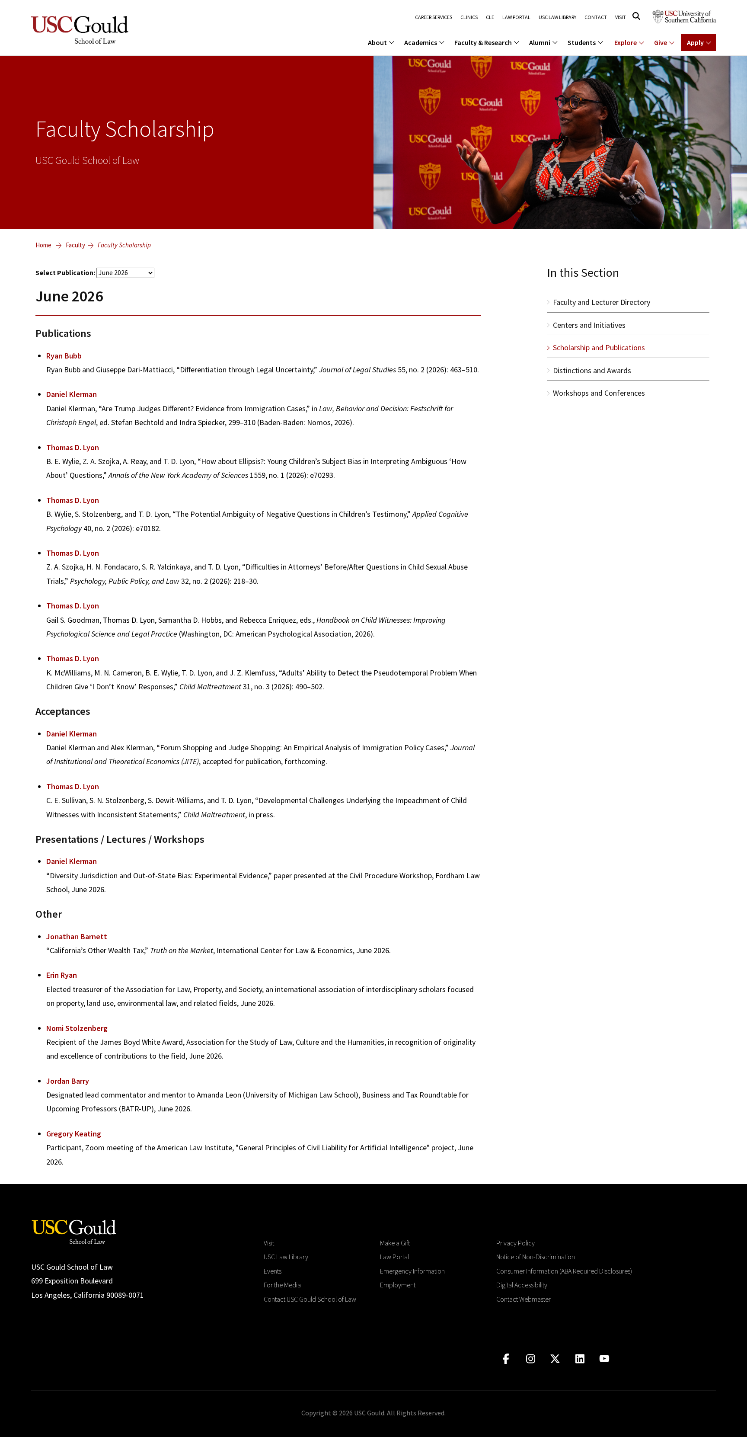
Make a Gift (395, 1243)
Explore (625, 42)
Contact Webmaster (523, 1299)
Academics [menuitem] (420, 42)
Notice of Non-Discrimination (535, 1256)
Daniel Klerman (71, 394)
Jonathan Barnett (76, 936)
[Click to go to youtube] (604, 1359)
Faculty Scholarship (124, 245)
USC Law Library (557, 17)
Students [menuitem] (582, 42)
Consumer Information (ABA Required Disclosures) (564, 1271)
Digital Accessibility (521, 1284)
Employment (397, 1284)
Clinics (469, 17)
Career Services (433, 17)
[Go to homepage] (74, 1231)
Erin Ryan (61, 975)
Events (272, 1271)
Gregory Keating (73, 1134)
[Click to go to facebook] (506, 1359)
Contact (595, 17)
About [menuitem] (377, 42)
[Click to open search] (636, 16)
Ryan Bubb (64, 356)
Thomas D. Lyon (72, 447)
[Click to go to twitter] (555, 1359)
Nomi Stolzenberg (77, 1028)
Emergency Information (412, 1271)
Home (43, 245)
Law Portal (516, 17)
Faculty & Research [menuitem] (483, 42)
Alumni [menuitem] (539, 42)
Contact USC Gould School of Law (310, 1299)
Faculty (75, 245)
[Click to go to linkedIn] (580, 1359)
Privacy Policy (515, 1243)
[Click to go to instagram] (530, 1359)
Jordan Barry (67, 1081)
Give (660, 42)
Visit (620, 17)
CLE (490, 17)
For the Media (282, 1284)
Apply (695, 42)
